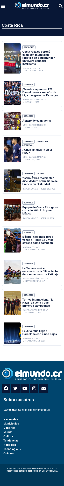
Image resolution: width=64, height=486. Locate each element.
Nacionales (10, 419)
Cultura (8, 436)
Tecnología (10, 449)
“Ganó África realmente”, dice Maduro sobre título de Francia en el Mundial (40, 181)
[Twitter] (15, 388)
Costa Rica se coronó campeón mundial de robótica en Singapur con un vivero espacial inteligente (38, 57)
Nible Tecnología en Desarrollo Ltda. (39, 471)
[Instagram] (34, 388)
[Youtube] (24, 388)
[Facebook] (6, 388)
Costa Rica (12, 25)
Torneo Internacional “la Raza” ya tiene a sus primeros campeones (37, 302)
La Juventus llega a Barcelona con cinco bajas (39, 333)
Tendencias (10, 440)
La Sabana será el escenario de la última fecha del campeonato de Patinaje (40, 271)
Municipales (11, 423)
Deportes (28, 85)
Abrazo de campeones (37, 120)
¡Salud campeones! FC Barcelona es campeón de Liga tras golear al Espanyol (40, 92)
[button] (3, 6)
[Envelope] (43, 388)
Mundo (41, 173)
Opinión (8, 453)
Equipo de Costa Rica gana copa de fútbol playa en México (40, 210)
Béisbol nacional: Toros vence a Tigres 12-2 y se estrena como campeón (37, 239)
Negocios (9, 444)
